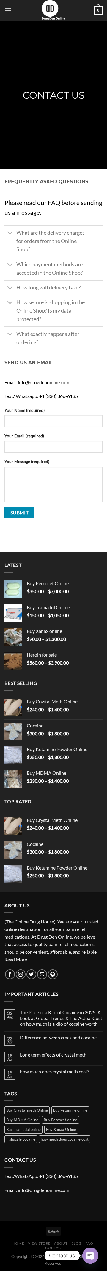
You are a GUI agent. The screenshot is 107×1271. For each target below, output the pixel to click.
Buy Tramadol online (23, 1129)
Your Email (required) (24, 435)
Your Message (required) (26, 461)
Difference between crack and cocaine (58, 1037)
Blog (76, 1243)
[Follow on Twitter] (31, 974)
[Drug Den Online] (53, 10)
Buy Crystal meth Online (27, 1110)
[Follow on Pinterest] (53, 974)
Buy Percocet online (60, 1120)
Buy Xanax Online (61, 1129)
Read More (15, 959)
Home (18, 1243)
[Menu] (8, 10)
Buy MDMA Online (22, 1120)
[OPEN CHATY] (90, 1256)
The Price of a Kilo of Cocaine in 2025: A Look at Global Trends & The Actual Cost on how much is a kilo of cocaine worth (61, 1017)
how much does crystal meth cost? (54, 1071)
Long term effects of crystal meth (53, 1054)
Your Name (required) (24, 410)
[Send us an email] (42, 974)
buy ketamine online (70, 1110)
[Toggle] (10, 233)
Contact (54, 1248)
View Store (39, 1243)
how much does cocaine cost (65, 1139)
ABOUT (60, 1243)
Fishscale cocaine (20, 1139)
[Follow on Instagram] (21, 974)
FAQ (89, 1243)
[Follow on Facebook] (10, 974)
